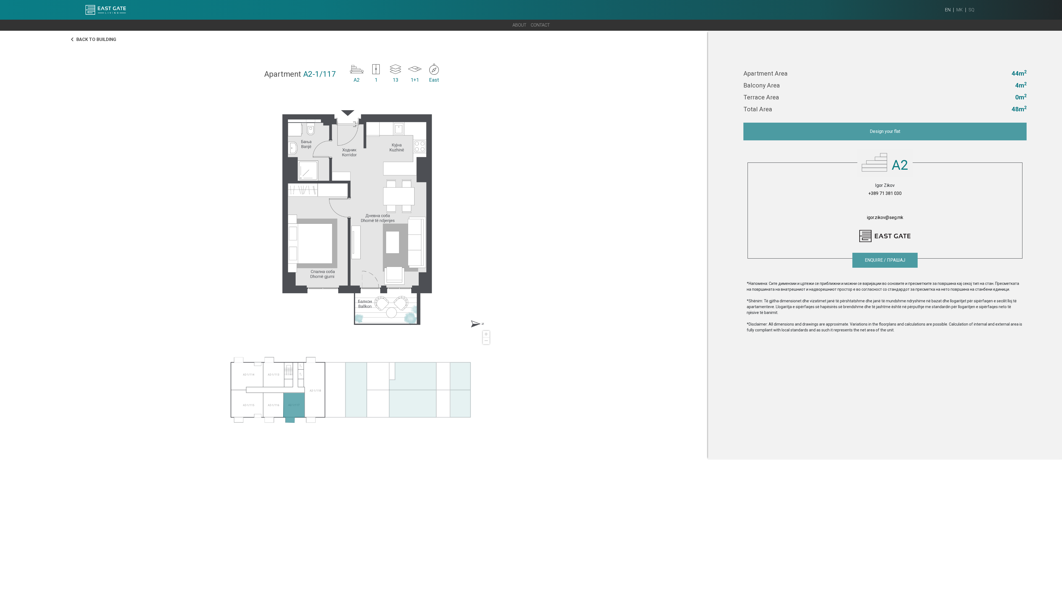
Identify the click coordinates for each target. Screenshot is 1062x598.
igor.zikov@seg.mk (885, 217)
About (519, 25)
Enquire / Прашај (885, 260)
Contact (540, 25)
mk (959, 9)
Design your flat (885, 131)
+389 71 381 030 (885, 193)
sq (971, 9)
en (948, 9)
